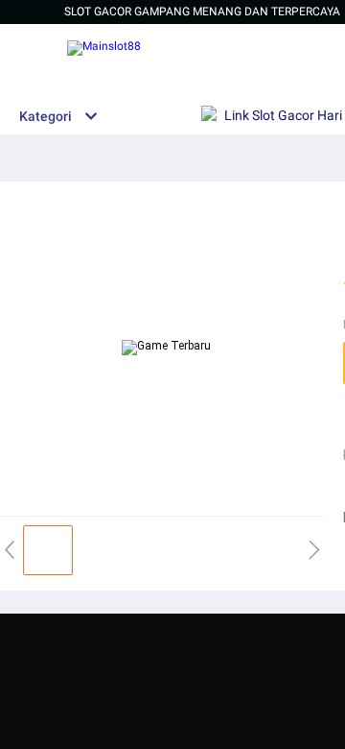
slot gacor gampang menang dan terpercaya (202, 11)
